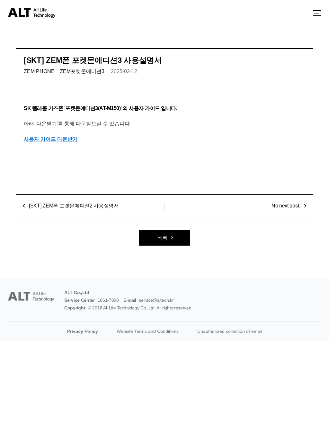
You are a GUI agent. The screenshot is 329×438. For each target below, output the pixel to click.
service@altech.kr (156, 300)
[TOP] (311, 420)
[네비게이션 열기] (317, 13)
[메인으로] (31, 13)
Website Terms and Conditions (148, 331)
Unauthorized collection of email (229, 331)
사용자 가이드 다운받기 (51, 139)
